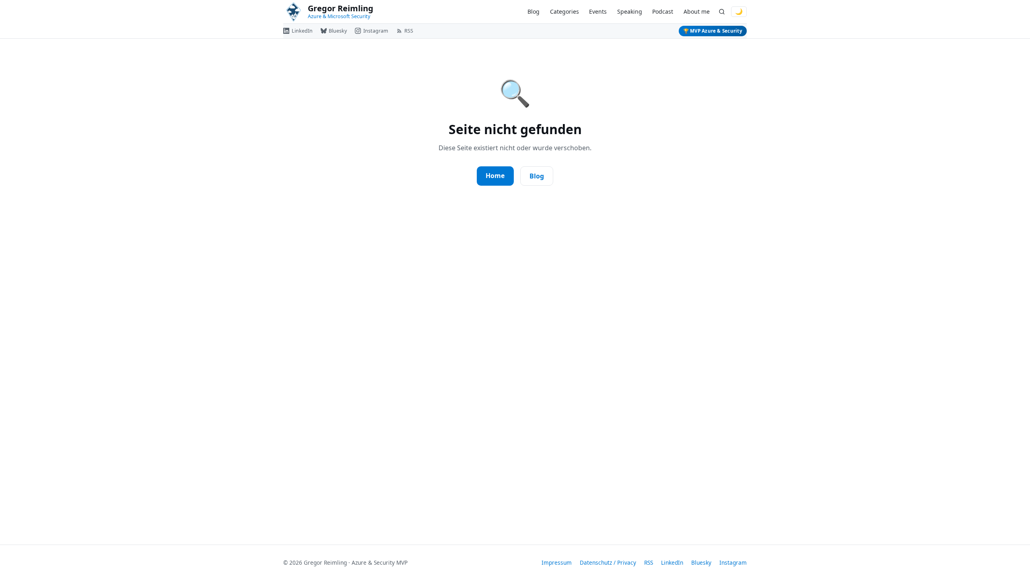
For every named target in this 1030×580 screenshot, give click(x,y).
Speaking (629, 11)
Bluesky (701, 562)
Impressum (557, 562)
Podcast (662, 11)
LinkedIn (672, 562)
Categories (564, 11)
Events (598, 11)
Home (495, 175)
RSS (648, 562)
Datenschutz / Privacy (608, 562)
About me (697, 11)
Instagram (733, 562)
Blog (533, 11)
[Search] (721, 12)
